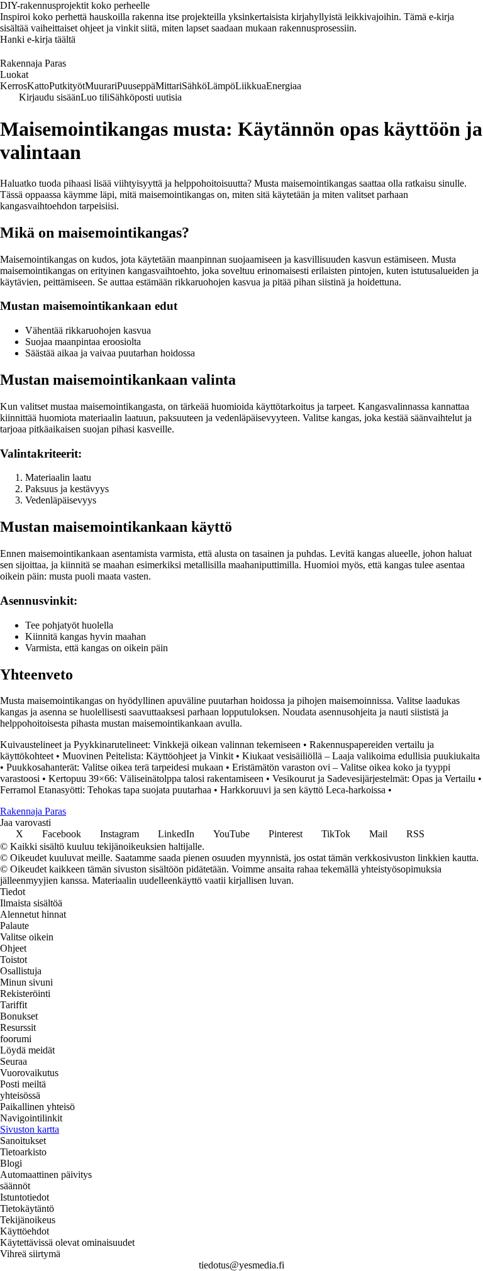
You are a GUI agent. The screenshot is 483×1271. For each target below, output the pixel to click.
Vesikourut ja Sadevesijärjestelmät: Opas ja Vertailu (373, 778)
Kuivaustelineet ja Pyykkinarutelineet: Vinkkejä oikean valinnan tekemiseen (150, 744)
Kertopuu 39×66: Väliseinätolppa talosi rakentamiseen (156, 778)
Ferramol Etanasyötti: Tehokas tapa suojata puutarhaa (105, 789)
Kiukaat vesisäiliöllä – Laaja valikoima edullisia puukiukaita (361, 756)
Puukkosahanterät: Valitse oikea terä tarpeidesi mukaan (114, 767)
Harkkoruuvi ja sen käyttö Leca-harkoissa (303, 789)
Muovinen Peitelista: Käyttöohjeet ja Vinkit (147, 756)
